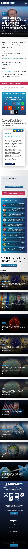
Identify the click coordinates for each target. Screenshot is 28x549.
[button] (25, 3)
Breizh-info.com (8, 71)
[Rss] (22, 495)
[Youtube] (17, 495)
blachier (9, 87)
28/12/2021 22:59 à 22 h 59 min (13, 136)
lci (18, 87)
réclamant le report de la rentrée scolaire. (14, 58)
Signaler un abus (10, 163)
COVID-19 (15, 87)
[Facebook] (6, 495)
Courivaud (7, 133)
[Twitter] (11, 495)
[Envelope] (17, 499)
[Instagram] (11, 499)
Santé (4, 13)
